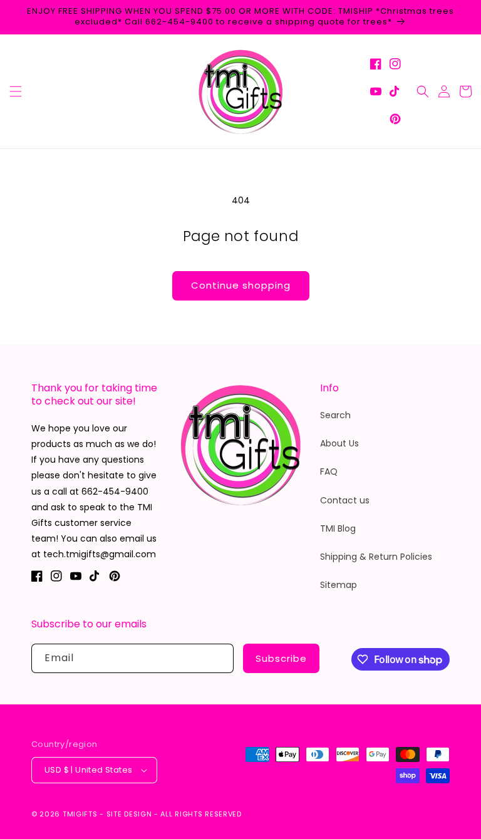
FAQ (329, 471)
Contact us (345, 500)
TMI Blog (338, 528)
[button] (15, 91)
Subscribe (281, 658)
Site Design (129, 814)
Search (335, 415)
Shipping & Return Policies (376, 556)
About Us (339, 443)
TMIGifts (80, 814)
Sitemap (338, 585)
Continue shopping (241, 285)
